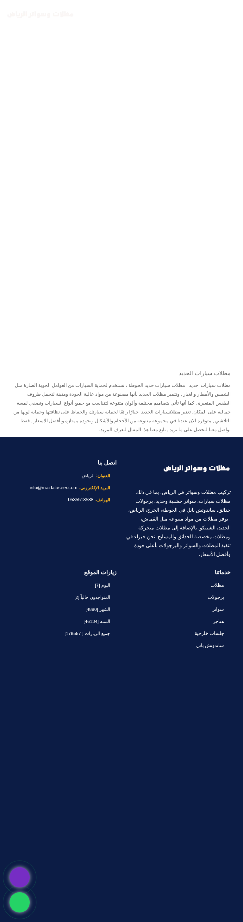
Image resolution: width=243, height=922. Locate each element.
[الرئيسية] (39, 14)
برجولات (216, 597)
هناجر (218, 621)
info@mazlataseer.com (54, 487)
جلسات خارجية (209, 633)
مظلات (217, 585)
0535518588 (80, 499)
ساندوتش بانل (210, 645)
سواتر (218, 609)
